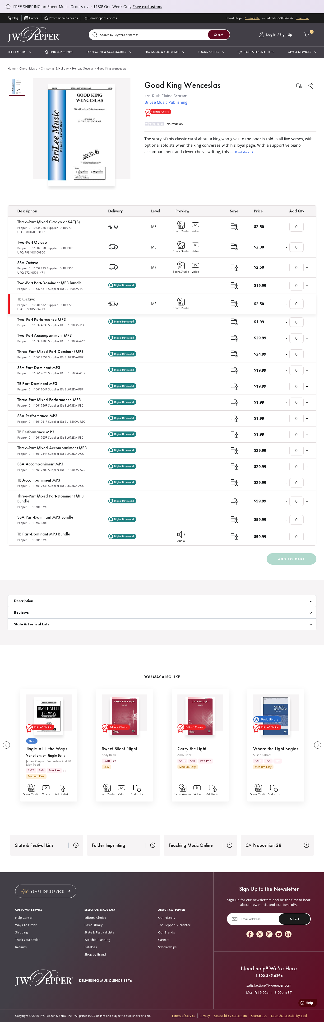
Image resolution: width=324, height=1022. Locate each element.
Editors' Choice (95, 917)
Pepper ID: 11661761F (32, 421)
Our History (166, 917)
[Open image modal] (82, 137)
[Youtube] (278, 934)
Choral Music (28, 68)
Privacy (204, 1015)
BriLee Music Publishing (166, 102)
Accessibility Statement (230, 1015)
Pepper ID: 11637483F (32, 325)
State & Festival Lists (99, 932)
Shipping (21, 932)
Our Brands (166, 932)
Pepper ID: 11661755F (32, 357)
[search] (95, 35)
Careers (163, 940)
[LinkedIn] (288, 934)
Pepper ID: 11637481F (32, 289)
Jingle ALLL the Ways (46, 748)
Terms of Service (183, 1015)
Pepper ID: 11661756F (32, 405)
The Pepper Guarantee (174, 925)
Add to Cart (291, 559)
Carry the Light (191, 748)
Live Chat (302, 18)
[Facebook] (250, 934)
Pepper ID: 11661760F (32, 470)
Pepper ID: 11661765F (32, 437)
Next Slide (317, 745)
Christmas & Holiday (55, 68)
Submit (294, 919)
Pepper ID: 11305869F (32, 540)
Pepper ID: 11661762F (32, 373)
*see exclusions (147, 6)
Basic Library (93, 925)
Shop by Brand (95, 954)
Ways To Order (26, 925)
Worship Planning (97, 940)
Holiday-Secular (82, 68)
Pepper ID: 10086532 (31, 305)
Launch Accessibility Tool (289, 1015)
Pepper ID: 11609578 (31, 248)
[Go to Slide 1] (17, 87)
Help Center (23, 917)
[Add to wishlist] (299, 86)
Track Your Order (27, 940)
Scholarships (167, 947)
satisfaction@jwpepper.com (269, 985)
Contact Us (252, 18)
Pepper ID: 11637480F (32, 341)
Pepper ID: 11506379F (32, 507)
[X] (259, 934)
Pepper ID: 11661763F (32, 486)
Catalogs (90, 947)
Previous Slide (6, 745)
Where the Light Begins (275, 748)
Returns (21, 947)
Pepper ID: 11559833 (31, 268)
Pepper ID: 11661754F (32, 453)
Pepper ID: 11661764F (32, 389)
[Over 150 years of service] (45, 891)
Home (12, 68)
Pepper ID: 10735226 (31, 228)
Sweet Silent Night (119, 748)
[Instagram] (269, 934)
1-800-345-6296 (269, 976)
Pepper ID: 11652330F (32, 523)
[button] (19, 52)
